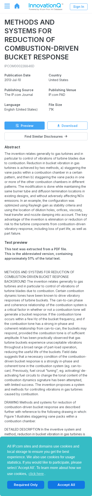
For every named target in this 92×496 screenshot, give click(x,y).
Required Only (26, 485)
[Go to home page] (15, 6)
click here (36, 474)
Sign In (78, 6)
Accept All (66, 485)
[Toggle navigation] (5, 6)
